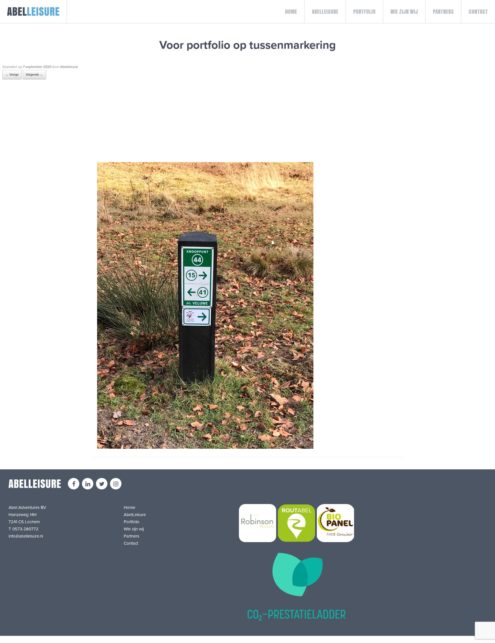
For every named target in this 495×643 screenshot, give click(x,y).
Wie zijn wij (404, 11)
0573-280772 (25, 529)
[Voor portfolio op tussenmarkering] (205, 447)
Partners (443, 11)
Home (291, 11)
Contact (478, 11)
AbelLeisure (325, 11)
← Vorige (12, 75)
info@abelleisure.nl (26, 536)
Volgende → (34, 75)
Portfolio (364, 11)
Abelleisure (69, 67)
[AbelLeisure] (33, 11)
